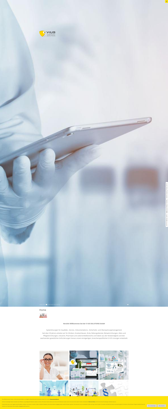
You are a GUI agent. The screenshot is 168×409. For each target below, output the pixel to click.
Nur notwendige (151, 405)
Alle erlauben (162, 405)
